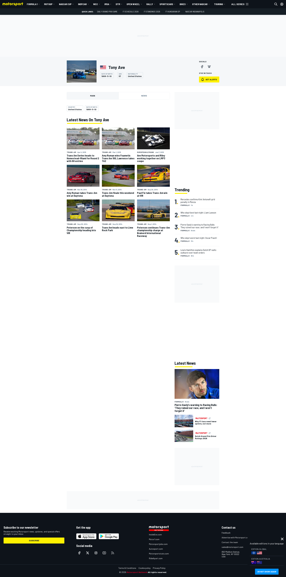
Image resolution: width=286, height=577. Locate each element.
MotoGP (48, 4)
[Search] (276, 4)
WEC (95, 4)
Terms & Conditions (127, 568)
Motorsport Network (137, 572)
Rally (149, 4)
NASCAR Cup (65, 4)
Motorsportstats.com (159, 553)
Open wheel (133, 4)
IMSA (106, 4)
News (144, 95)
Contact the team (230, 542)
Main (92, 95)
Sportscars (166, 4)
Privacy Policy (159, 568)
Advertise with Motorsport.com (236, 537)
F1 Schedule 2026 (131, 11)
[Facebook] (202, 67)
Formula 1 (32, 4)
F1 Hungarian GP (172, 11)
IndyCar (82, 4)
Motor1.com (154, 539)
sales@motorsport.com (232, 547)
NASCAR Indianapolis (194, 11)
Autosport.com (156, 549)
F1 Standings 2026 (152, 11)
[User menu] (282, 4)
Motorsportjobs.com (158, 544)
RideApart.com (156, 558)
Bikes (183, 4)
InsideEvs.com (155, 534)
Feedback (226, 532)
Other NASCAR (199, 4)
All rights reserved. (157, 572)
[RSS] (113, 553)
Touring (218, 4)
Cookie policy (144, 568)
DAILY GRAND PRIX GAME (107, 11)
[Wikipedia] (209, 67)
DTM (118, 4)
